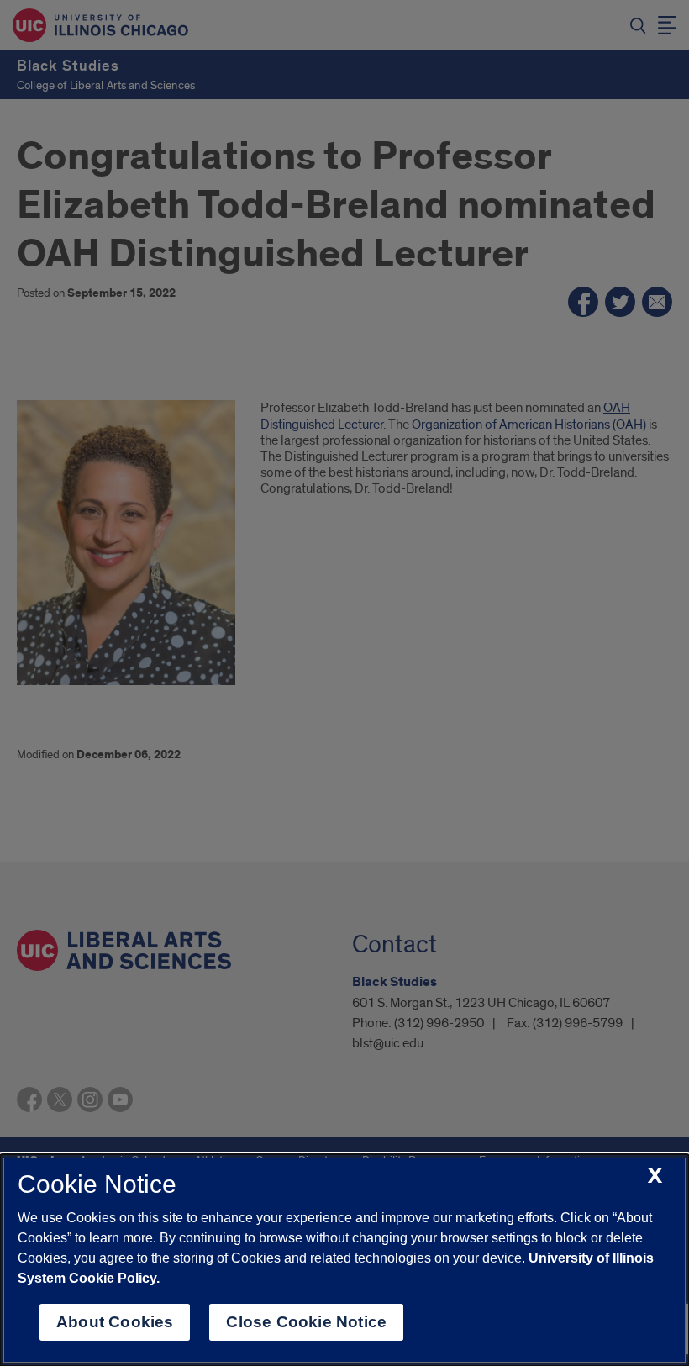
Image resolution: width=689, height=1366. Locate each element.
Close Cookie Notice (306, 1322)
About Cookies (114, 1322)
